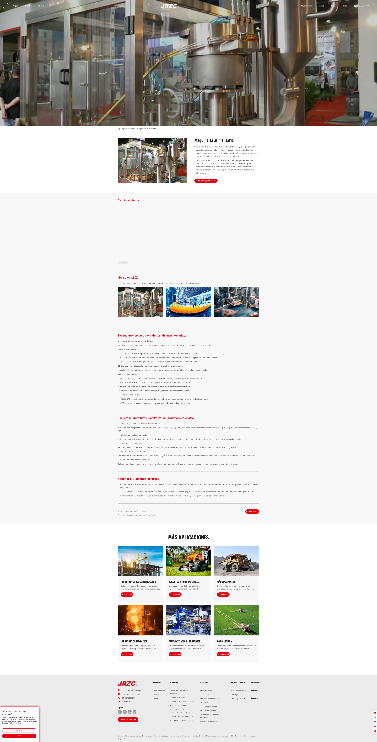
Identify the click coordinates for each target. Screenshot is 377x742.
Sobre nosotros (159, 691)
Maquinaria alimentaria (209, 710)
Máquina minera (206, 691)
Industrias (131, 128)
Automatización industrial (210, 706)
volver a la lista (252, 511)
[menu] (6, 6)
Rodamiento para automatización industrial (180, 711)
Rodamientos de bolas (179, 705)
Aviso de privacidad (249, 736)
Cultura (156, 698)
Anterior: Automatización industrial (132, 511)
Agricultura (204, 694)
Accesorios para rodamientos (181, 720)
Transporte (204, 702)
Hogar (123, 128)
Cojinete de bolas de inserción (182, 701)
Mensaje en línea (208, 180)
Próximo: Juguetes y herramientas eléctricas (137, 515)
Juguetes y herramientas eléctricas (210, 716)
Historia (156, 694)
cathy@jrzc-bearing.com (131, 694)
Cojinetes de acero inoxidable (181, 716)
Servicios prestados (238, 691)
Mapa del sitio (123, 739)
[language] (355, 6)
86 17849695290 (127, 702)
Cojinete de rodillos (177, 697)
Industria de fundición (209, 721)
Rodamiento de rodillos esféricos (179, 692)
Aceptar (19, 736)
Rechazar (19, 730)
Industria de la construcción (211, 698)
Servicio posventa (238, 698)
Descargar (235, 694)
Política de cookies (236, 736)
